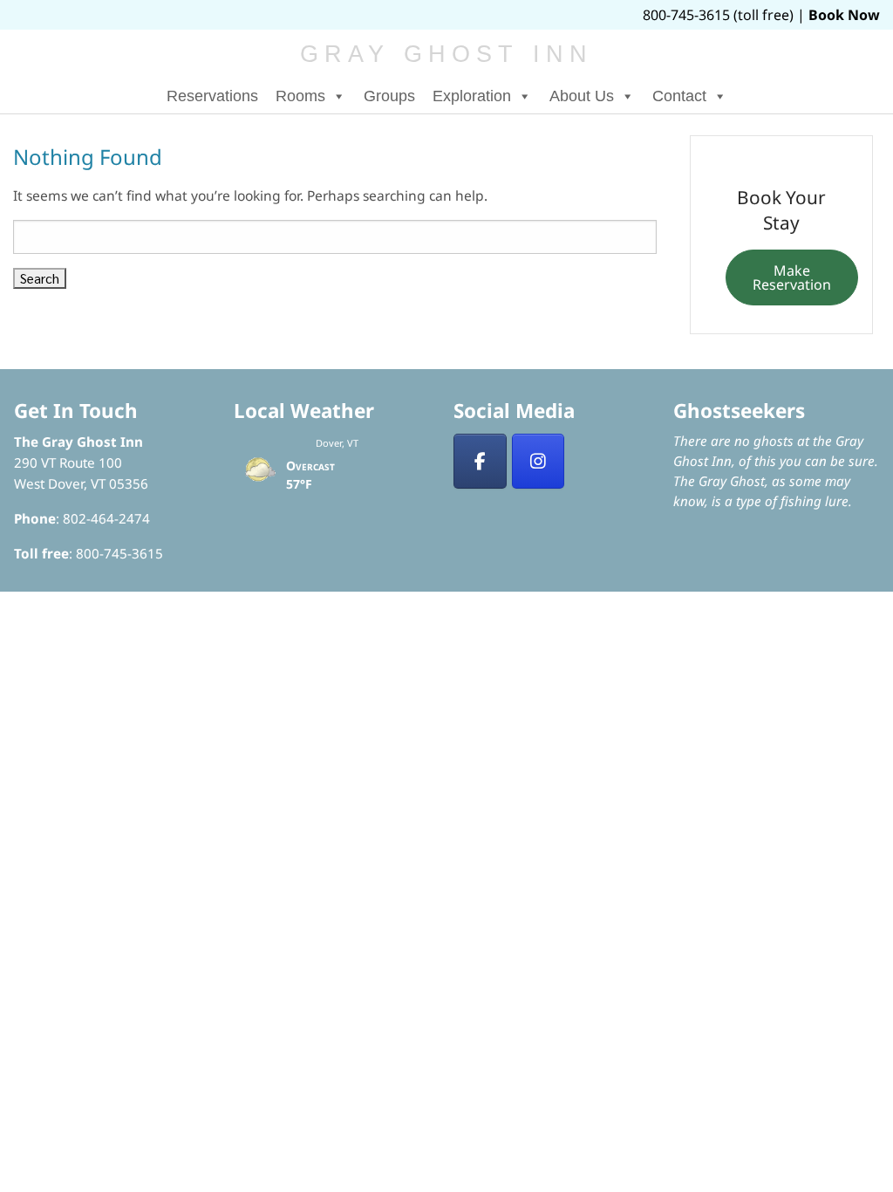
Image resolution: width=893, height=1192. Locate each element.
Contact (679, 96)
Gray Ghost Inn (447, 54)
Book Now (844, 14)
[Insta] (538, 462)
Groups (389, 96)
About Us (581, 96)
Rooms (300, 96)
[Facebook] (480, 462)
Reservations (212, 96)
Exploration (472, 96)
